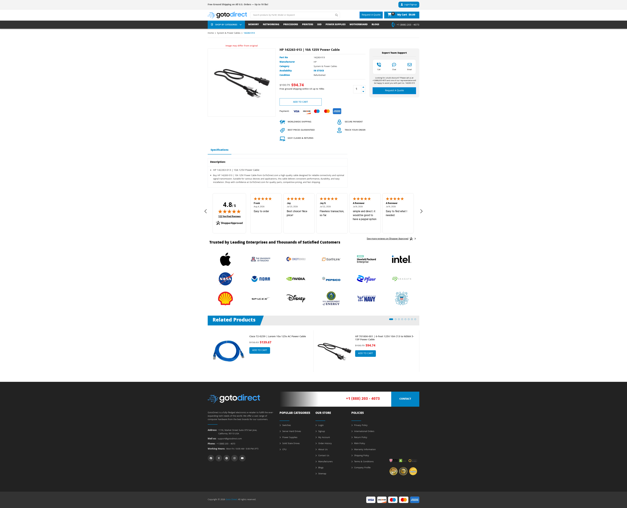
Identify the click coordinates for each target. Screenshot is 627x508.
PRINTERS (307, 25)
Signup (321, 431)
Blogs (320, 468)
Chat (394, 69)
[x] (219, 458)
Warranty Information (365, 449)
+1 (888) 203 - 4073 (408, 25)
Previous (205, 348)
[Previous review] (205, 211)
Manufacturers (325, 462)
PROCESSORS (290, 25)
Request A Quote (371, 15)
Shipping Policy (361, 455)
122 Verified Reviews (229, 216)
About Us (323, 449)
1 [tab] (391, 320)
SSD (319, 25)
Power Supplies (289, 437)
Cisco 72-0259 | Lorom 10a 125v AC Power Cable (277, 336)
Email (409, 69)
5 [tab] (406, 320)
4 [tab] (403, 320)
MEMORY (253, 25)
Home (211, 33)
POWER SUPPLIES (336, 25)
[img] (229, 211)
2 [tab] (396, 320)
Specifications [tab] (219, 150)
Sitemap (322, 474)
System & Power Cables (228, 33)
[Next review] (421, 211)
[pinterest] (226, 458)
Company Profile (362, 468)
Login (321, 425)
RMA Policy (359, 443)
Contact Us (323, 455)
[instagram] (234, 458)
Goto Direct (231, 499)
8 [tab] (416, 320)
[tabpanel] (261, 351)
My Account (324, 437)
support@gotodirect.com (230, 439)
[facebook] (211, 458)
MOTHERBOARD (359, 25)
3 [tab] (400, 320)
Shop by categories (226, 25)
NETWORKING (271, 25)
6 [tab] (409, 320)
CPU (284, 449)
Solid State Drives (291, 443)
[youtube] (242, 458)
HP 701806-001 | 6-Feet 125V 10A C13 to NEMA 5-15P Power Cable (384, 338)
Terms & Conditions (364, 462)
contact (405, 399)
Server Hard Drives (291, 431)
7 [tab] (413, 320)
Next (421, 348)
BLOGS (375, 25)
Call (378, 69)
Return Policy (360, 437)
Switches (286, 425)
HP (315, 62)
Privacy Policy (361, 425)
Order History (325, 443)
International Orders (364, 431)
